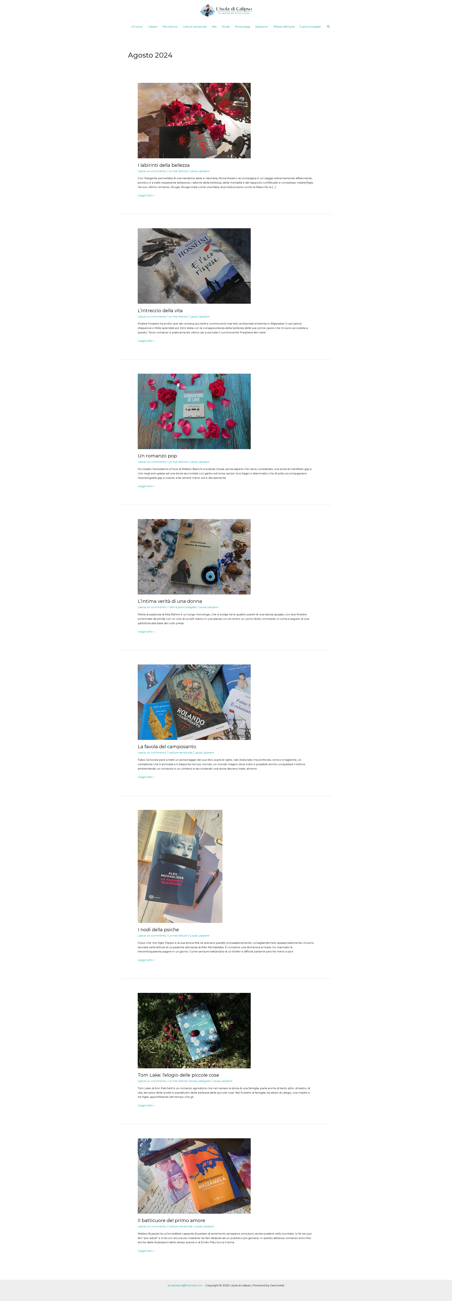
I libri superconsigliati (182, 607)
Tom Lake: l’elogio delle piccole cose (178, 1075)
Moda (226, 26)
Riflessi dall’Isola (283, 26)
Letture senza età (194, 26)
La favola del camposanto (167, 746)
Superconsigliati (310, 26)
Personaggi (242, 26)
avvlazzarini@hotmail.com (185, 1285)
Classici (152, 26)
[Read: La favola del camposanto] (194, 702)
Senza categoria (199, 1081)
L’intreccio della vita (160, 310)
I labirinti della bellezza (164, 165)
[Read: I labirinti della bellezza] (194, 120)
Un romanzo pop (157, 456)
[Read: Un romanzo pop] (194, 411)
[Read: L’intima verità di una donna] (194, 556)
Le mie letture (178, 171)
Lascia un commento (152, 171)
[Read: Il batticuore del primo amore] (194, 1175)
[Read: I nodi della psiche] (180, 866)
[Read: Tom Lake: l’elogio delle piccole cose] (194, 1030)
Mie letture (170, 26)
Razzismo (261, 26)
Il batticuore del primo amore (171, 1220)
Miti (214, 26)
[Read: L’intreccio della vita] (194, 265)
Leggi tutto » (146, 195)
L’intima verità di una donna (170, 601)
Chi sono (137, 26)
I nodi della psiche (158, 929)
